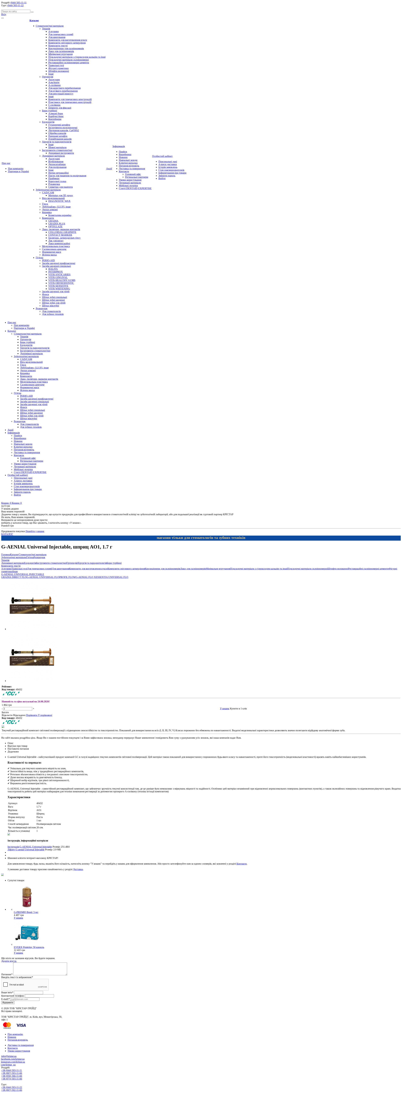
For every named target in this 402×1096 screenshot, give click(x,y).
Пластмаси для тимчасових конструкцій (69, 102)
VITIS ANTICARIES (59, 274)
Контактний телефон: (12, 995)
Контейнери (54, 119)
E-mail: (5, 999)
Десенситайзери (57, 164)
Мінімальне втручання (60, 54)
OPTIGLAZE (55, 226)
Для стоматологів (51, 311)
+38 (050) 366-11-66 (11, 1076)
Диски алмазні (50, 209)
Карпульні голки (57, 181)
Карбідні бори (55, 116)
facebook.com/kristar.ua (12, 1059)
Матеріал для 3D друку (60, 195)
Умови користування (130, 180)
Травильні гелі (56, 65)
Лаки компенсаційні (59, 243)
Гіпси (45, 204)
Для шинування (56, 37)
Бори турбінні (49, 110)
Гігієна (39, 257)
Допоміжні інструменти (61, 153)
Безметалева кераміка (59, 215)
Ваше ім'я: (7, 992)
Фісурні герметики (58, 68)
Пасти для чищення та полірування (67, 175)
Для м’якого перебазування (63, 91)
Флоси (45, 294)
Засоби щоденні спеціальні (56, 266)
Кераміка (47, 212)
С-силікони (54, 105)
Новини (123, 157)
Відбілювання (55, 161)
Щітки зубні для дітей (53, 302)
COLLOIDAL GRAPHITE (62, 232)
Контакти (124, 171)
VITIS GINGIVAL (58, 277)
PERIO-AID (48, 260)
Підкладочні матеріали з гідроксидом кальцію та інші (77, 57)
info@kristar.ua (8, 1056)
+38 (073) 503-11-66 (11, 1078)
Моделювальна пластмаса (56, 246)
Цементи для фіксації (59, 107)
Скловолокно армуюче (54, 249)
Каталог (34, 20)
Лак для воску (55, 240)
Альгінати (53, 82)
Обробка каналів (57, 133)
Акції (109, 168)
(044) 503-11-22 (15, 5)
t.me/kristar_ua (8, 1064)
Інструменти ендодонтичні (62, 127)
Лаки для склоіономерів (61, 51)
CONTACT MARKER (60, 235)
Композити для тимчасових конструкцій (70, 99)
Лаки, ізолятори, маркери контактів (61, 229)
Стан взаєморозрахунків (171, 170)
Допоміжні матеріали (53, 156)
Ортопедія (47, 76)
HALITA (53, 269)
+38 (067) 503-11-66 (11, 1073)
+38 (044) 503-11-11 (11, 1070)
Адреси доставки (167, 164)
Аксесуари (54, 79)
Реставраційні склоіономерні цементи (68, 62)
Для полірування (57, 167)
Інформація (119, 146)
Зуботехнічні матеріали (48, 189)
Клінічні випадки (128, 163)
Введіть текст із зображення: (17, 977)
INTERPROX (55, 271)
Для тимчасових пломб (60, 34)
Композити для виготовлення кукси (67, 40)
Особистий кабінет (162, 156)
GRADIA (53, 221)
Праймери (53, 178)
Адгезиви (53, 31)
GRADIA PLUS (56, 223)
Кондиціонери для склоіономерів (66, 48)
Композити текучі (58, 45)
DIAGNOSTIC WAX (59, 201)
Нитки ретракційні (58, 172)
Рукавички (54, 184)
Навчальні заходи (128, 160)
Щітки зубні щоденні (53, 300)
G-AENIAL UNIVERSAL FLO (43, 577)
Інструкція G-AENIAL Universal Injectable (30, 846)
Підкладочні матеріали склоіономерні (68, 59)
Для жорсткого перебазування (64, 88)
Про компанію (15, 168)
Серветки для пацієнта (60, 187)
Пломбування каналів (60, 139)
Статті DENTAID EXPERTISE (135, 188)
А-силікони (54, 85)
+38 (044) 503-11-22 (11, 1087)
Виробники (125, 154)
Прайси (123, 151)
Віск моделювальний (53, 198)
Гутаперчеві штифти (59, 124)
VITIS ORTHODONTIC (61, 283)
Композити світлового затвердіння (67, 42)
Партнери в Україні (18, 171)
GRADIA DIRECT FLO (14, 577)
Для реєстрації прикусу (60, 93)
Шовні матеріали (57, 147)
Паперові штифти (57, 136)
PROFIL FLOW (67, 577)
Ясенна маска (49, 254)
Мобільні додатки (128, 185)
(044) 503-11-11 (19, 2)
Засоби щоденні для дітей (55, 291)
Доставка (78, 869)
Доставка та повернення (132, 168)
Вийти (162, 178)
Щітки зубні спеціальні (54, 297)
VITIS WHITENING (59, 288)
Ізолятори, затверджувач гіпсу (64, 237)
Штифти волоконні (58, 71)
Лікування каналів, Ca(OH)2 (63, 130)
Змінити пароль (166, 175)
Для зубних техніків (53, 314)
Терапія (46, 28)
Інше (51, 74)
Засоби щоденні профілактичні (58, 263)
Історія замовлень (167, 167)
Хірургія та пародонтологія (56, 141)
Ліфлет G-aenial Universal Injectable (26, 849)
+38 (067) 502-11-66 (11, 1090)
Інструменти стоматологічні (57, 150)
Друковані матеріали (130, 182)
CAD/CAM (48, 192)
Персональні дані (167, 161)
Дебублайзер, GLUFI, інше (56, 206)
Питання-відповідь (129, 165)
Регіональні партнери (136, 177)
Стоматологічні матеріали (50, 25)
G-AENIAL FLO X (86, 577)
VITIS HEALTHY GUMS (61, 280)
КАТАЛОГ (7, 534)
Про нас (6, 163)
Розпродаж (41, 308)
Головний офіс (133, 174)
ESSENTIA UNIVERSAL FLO (112, 577)
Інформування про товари (172, 172)
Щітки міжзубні (50, 305)
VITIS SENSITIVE (58, 286)
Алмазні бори (55, 113)
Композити (48, 218)
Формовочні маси (51, 252)
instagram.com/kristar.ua (13, 1062)
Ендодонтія (48, 122)
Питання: (7, 974)
